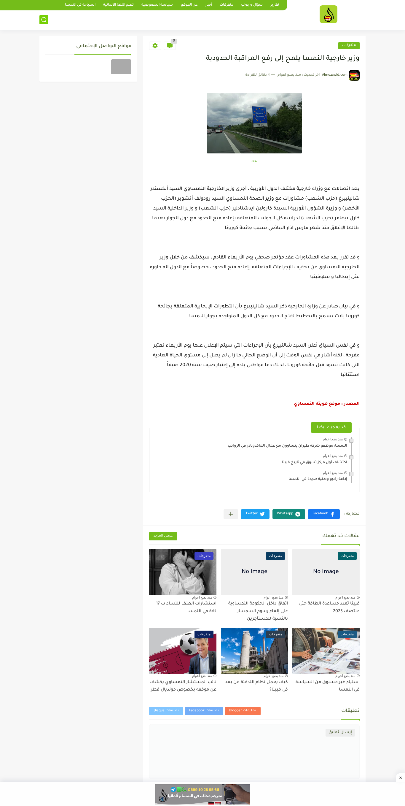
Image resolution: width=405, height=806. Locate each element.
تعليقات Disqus (166, 711)
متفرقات (226, 5)
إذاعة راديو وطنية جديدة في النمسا (317, 479)
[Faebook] (121, 66)
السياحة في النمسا (80, 5)
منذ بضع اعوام (333, 439)
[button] (324, 514)
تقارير (274, 5)
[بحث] (43, 19)
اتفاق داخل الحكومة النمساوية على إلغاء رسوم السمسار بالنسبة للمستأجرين (258, 611)
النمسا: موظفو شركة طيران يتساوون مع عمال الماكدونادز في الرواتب (287, 446)
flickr (254, 161)
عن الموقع (189, 5)
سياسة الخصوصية (157, 5)
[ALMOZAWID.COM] (328, 14)
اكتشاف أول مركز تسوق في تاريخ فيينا (314, 463)
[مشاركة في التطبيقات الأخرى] (231, 514)
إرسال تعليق (340, 732)
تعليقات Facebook (204, 711)
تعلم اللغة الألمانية (118, 5)
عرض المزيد (163, 536)
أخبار (208, 5)
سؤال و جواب (252, 5)
